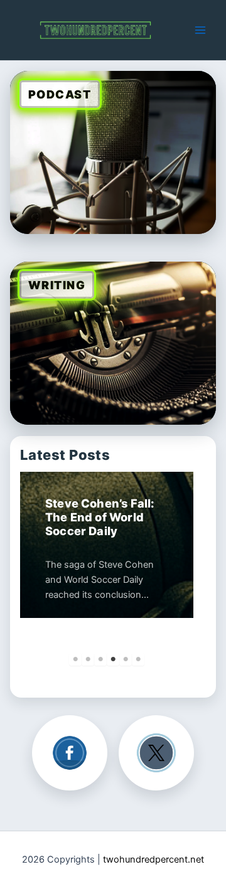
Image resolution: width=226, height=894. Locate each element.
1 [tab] (75, 659)
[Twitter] (156, 752)
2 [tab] (88, 659)
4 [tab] (113, 659)
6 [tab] (138, 659)
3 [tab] (100, 659)
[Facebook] (69, 752)
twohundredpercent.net (153, 859)
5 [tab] (125, 659)
